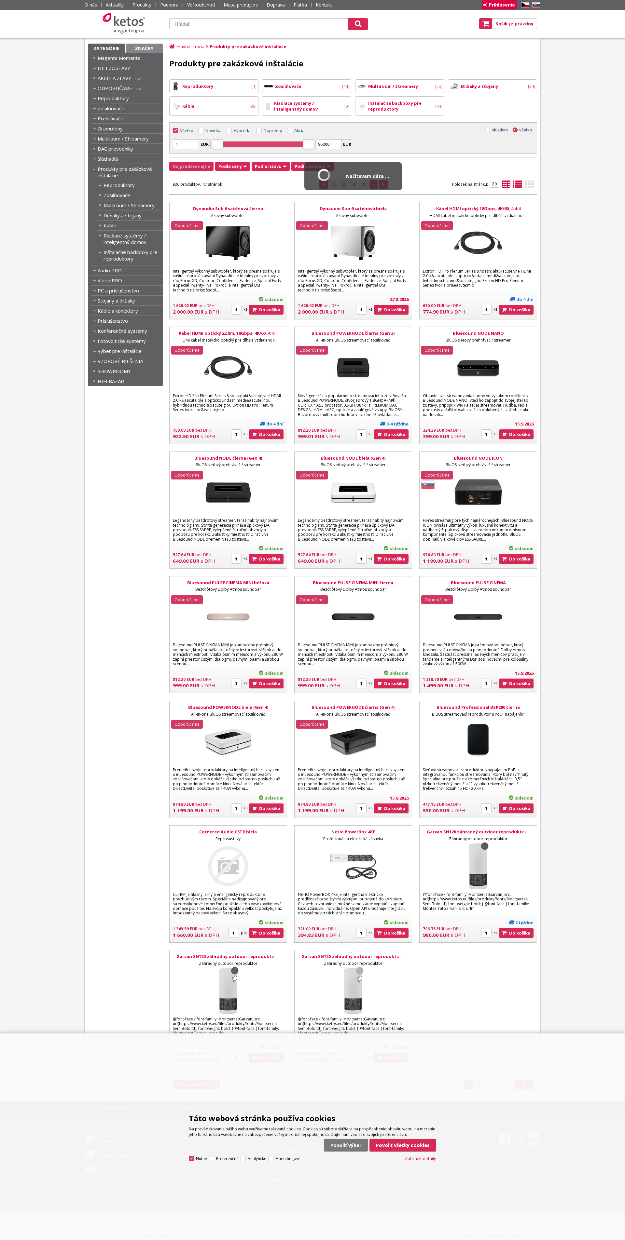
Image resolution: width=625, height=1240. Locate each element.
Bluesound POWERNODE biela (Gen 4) (228, 707)
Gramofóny (110, 128)
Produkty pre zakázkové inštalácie (125, 172)
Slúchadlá (108, 158)
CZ (524, 5)
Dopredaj (273, 130)
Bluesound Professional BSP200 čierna (478, 707)
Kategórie (106, 48)
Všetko (186, 130)
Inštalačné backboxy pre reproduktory (131, 255)
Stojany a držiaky (116, 300)
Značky (144, 48)
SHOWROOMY (114, 371)
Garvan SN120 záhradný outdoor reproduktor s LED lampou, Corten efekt (478, 835)
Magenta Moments (119, 58)
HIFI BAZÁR (111, 381)
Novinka (213, 130)
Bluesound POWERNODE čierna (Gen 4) (353, 707)
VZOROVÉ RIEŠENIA (120, 361)
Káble (110, 225)
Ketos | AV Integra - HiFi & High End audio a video (125, 23)
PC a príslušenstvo (118, 290)
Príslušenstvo (113, 320)
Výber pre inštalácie (120, 351)
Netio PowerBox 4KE (353, 832)
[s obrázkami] (517, 186)
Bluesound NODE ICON (478, 458)
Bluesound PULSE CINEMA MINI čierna (353, 583)
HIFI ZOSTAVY (114, 68)
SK (535, 5)
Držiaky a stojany (123, 215)
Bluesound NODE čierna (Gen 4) (228, 458)
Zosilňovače (111, 108)
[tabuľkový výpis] (506, 186)
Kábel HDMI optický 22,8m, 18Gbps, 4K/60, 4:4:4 (228, 333)
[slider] (217, 144)
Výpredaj (243, 130)
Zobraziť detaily (420, 1158)
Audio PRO (110, 270)
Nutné (201, 1158)
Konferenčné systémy (122, 331)
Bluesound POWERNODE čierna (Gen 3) (353, 333)
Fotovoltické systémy (122, 341)
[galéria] (529, 186)
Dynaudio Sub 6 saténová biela (353, 208)
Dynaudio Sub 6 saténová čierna (228, 208)
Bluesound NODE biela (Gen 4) (353, 458)
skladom (500, 130)
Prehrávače (110, 118)
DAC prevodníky (115, 148)
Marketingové (287, 1158)
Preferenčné (227, 1158)
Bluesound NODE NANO (478, 333)
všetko (525, 130)
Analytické (257, 1158)
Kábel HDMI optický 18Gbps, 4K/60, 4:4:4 (478, 208)
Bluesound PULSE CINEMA (478, 583)
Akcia (299, 130)
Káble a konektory (118, 310)
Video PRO (110, 280)
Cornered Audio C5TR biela (228, 832)
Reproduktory (113, 98)
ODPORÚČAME (115, 88)
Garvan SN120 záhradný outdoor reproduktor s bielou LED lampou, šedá (353, 959)
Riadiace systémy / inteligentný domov (125, 238)
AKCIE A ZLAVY (114, 78)
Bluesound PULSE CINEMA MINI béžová (228, 583)
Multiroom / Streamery (123, 138)
